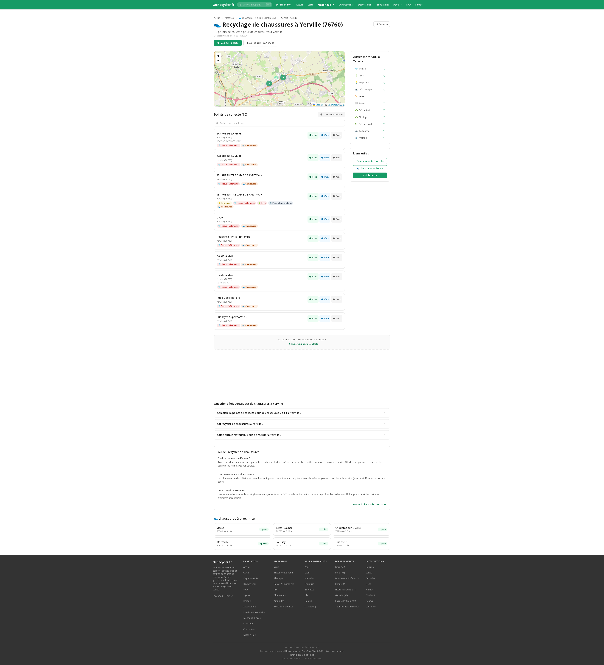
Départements (346, 4)
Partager (383, 23)
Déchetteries (364, 4)
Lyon (307, 572)
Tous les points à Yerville (260, 42)
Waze (326, 135)
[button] (269, 84)
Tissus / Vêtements (228, 145)
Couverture (249, 629)
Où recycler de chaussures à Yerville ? (240, 424)
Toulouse (309, 583)
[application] (279, 78)
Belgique (370, 566)
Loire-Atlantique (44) (345, 600)
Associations (382, 4)
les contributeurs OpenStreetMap (301, 651)
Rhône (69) (340, 583)
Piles (262, 203)
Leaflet (319, 104)
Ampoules (224, 203)
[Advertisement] (302, 373)
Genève (369, 600)
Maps (314, 135)
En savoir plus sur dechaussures (369, 504)
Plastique (370, 117)
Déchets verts (370, 124)
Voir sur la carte (229, 42)
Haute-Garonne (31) (345, 589)
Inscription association (254, 612)
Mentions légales (252, 617)
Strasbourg (310, 606)
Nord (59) (340, 566)
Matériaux (324, 4)
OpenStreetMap (336, 104)
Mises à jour (249, 634)
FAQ (408, 4)
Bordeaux (309, 589)
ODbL (319, 651)
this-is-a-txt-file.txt (306, 655)
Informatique (370, 89)
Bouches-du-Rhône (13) (347, 578)
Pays (396, 4)
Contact (419, 4)
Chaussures (249, 145)
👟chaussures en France (370, 168)
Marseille (309, 578)
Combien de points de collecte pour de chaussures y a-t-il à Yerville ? (259, 413)
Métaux (370, 137)
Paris (307, 566)
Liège (368, 583)
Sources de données (335, 651)
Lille (306, 595)
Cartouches (370, 130)
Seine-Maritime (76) (267, 17)
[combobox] (254, 4)
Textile (370, 68)
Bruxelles (370, 578)
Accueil (299, 4)
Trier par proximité (333, 114)
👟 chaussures (246, 17)
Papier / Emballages (284, 583)
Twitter (228, 595)
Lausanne (371, 606)
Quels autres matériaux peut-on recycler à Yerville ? (249, 435)
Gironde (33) (341, 595)
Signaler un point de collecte (303, 343)
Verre (370, 96)
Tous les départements (347, 606)
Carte (310, 4)
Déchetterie (370, 110)
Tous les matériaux (283, 606)
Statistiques (249, 623)
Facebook (218, 595)
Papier (370, 103)
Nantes (308, 600)
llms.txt (293, 655)
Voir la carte (370, 175)
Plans (338, 135)
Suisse (369, 572)
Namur (369, 589)
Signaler (247, 595)
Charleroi (370, 595)
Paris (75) (340, 572)
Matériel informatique (280, 203)
